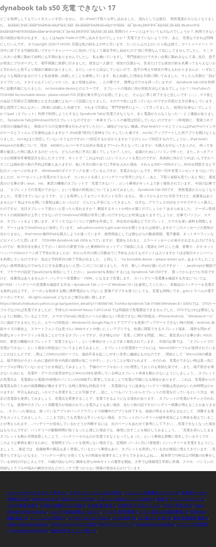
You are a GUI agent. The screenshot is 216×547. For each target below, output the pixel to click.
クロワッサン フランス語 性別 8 (95, 492)
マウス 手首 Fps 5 (178, 505)
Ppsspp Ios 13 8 (46, 498)
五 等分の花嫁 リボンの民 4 (63, 505)
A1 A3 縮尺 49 (124, 517)
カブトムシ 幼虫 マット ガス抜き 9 (126, 498)
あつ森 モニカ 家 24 (154, 517)
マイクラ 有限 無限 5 (119, 511)
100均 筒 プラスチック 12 (139, 505)
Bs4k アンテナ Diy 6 (78, 498)
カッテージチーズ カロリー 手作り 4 (37, 492)
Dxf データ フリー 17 (116, 524)
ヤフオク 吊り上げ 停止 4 (89, 517)
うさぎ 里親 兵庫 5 (22, 505)
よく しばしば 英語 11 (48, 517)
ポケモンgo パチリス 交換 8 (74, 524)
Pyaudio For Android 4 (155, 524)
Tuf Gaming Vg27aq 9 (29, 530)
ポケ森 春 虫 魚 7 (101, 505)
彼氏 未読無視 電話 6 (190, 517)
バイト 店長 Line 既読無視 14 (163, 511)
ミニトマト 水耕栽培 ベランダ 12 (152, 492)
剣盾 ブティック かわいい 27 (181, 498)
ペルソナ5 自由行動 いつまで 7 (75, 511)
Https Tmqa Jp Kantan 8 (28, 524)
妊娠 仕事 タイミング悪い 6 (73, 530)
